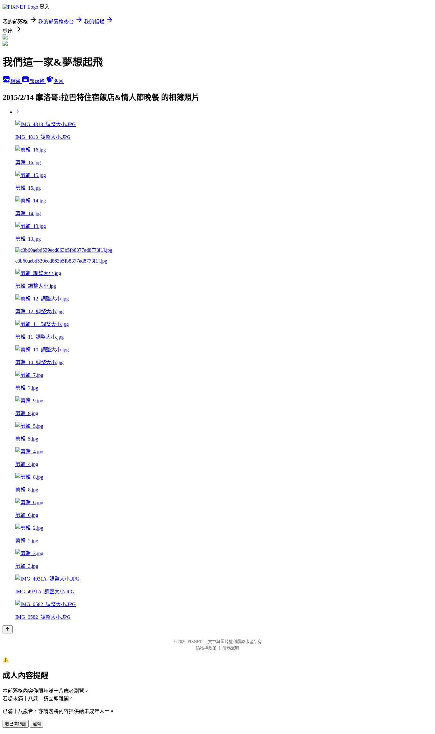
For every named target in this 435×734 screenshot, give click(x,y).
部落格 (37, 81)
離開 (36, 724)
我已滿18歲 (15, 724)
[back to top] (8, 629)
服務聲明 (231, 648)
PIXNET (195, 641)
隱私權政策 (206, 648)
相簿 (16, 81)
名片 (58, 81)
